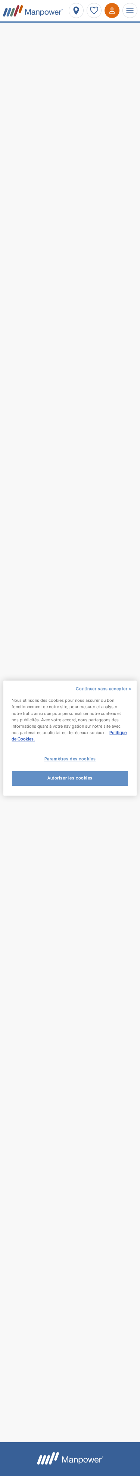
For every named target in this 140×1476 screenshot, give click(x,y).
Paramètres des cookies (70, 758)
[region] (69, 738)
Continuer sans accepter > (103, 688)
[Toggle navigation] (129, 10)
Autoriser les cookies (70, 778)
